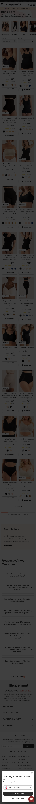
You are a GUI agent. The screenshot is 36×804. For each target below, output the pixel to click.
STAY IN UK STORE (18, 798)
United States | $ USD (14, 787)
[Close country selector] (32, 773)
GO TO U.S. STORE (18, 793)
